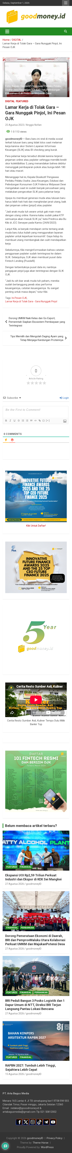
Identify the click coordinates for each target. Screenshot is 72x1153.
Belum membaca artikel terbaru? (31, 826)
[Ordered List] (23, 420)
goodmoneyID (33, 883)
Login (65, 397)
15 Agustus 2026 (14, 1074)
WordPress (47, 1147)
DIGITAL (10, 101)
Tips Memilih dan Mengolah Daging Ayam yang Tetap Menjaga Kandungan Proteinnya (36, 338)
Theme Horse (40, 1142)
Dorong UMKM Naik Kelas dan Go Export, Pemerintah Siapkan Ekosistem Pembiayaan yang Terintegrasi (37, 322)
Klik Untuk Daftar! (36, 525)
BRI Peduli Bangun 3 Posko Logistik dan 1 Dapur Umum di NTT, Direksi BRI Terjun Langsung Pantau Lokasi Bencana (35, 1005)
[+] (48, 420)
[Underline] (14, 420)
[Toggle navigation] (7, 31)
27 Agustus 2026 (14, 883)
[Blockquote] (31, 420)
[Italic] (10, 420)
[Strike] (18, 420)
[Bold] (6, 420)
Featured (22, 101)
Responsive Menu (65, 3)
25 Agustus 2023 (14, 124)
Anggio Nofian (34, 124)
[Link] (39, 420)
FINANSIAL (25, 867)
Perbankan (27, 927)
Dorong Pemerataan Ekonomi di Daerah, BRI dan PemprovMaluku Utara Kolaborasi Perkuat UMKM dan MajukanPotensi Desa (35, 940)
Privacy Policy (54, 1138)
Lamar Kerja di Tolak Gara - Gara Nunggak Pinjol (31, 301)
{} (43, 420)
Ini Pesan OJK (19, 298)
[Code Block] (35, 420)
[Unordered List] (27, 420)
